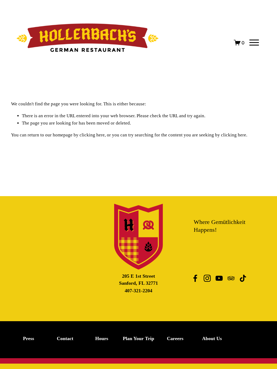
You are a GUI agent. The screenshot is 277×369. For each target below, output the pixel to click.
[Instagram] (207, 278)
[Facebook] (195, 278)
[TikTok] (243, 278)
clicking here (92, 134)
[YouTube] (219, 278)
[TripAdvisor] (231, 278)
